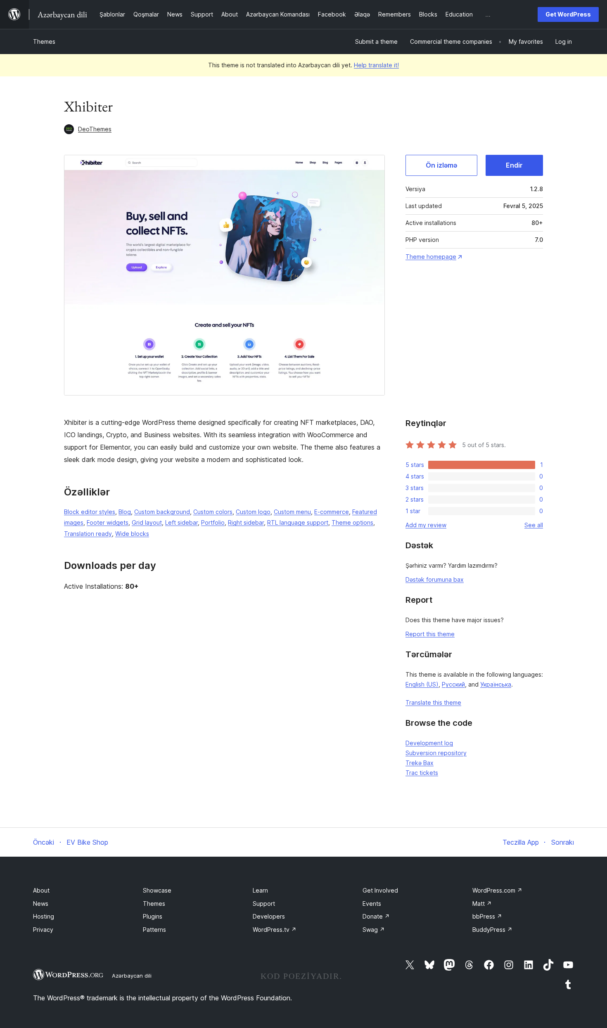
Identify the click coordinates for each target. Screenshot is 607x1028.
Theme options (352, 522)
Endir (514, 165)
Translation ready (88, 533)
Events (372, 903)
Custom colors (212, 511)
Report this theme (430, 633)
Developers (269, 916)
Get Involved (380, 890)
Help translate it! (376, 65)
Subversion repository (436, 752)
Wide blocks (132, 533)
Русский (453, 684)
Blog (125, 511)
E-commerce (331, 511)
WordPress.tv (274, 929)
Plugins (152, 916)
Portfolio (213, 522)
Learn (260, 890)
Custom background (162, 511)
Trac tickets (421, 772)
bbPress (487, 916)
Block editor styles (89, 511)
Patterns (154, 929)
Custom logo (253, 511)
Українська (495, 684)
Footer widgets (107, 522)
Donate (376, 916)
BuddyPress (492, 929)
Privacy (43, 929)
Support (264, 903)
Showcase (157, 890)
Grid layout (147, 522)
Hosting (43, 916)
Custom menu (292, 511)
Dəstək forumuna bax (434, 579)
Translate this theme (433, 702)
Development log (429, 742)
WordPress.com (497, 890)
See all (533, 524)
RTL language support (297, 522)
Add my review (425, 524)
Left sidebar (181, 522)
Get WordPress (568, 14)
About (41, 890)
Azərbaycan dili (132, 975)
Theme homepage (430, 256)
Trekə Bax (419, 762)
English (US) (422, 684)
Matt (482, 903)
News (40, 903)
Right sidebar (246, 522)
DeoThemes (94, 129)
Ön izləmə (441, 165)
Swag (374, 929)
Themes (44, 41)
